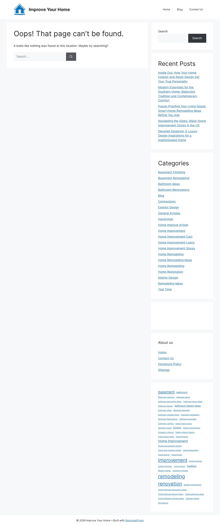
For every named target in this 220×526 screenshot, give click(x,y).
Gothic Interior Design (185, 432)
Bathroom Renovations (173, 190)
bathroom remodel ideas (168, 415)
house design (164, 455)
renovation (170, 484)
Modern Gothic (164, 471)
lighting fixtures (165, 466)
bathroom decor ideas (192, 401)
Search (163, 31)
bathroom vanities (166, 423)
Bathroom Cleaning (166, 397)
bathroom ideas (165, 410)
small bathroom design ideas (170, 494)
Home (166, 9)
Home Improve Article (173, 225)
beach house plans (183, 423)
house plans (177, 455)
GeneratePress (134, 520)
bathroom (182, 392)
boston (177, 427)
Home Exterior (182, 437)
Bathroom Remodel (181, 410)
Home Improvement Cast (175, 236)
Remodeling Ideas (170, 283)
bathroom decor (183, 397)
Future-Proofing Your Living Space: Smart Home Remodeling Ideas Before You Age (182, 111)
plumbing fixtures (180, 471)
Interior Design (168, 277)
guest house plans (166, 437)
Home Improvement (171, 231)
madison (191, 466)
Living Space (179, 466)
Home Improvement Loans (176, 242)
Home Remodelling (171, 266)
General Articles (169, 213)
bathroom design (165, 406)
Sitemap (163, 370)
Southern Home (192, 498)
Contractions (167, 201)
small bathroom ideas (194, 494)
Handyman (165, 219)
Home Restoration (170, 272)
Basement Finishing (171, 172)
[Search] (71, 57)
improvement (172, 460)
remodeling (171, 476)
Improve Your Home (49, 9)
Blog (180, 9)
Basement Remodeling (173, 178)
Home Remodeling (171, 254)
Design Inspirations (191, 428)
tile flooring (163, 503)
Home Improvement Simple (170, 446)
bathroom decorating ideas (170, 401)
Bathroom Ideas (169, 184)
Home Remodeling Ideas (175, 260)
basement (166, 392)
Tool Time (165, 289)
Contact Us (196, 9)
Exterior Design (168, 207)
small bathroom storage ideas (171, 498)
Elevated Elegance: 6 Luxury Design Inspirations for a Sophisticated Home (177, 136)
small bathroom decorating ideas (172, 490)
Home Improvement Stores (176, 248)
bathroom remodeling (190, 415)
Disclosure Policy (169, 364)
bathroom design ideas (188, 405)
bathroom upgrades (187, 419)
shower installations (192, 485)
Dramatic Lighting (166, 432)
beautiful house (165, 428)
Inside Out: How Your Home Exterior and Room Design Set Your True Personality (178, 77)
